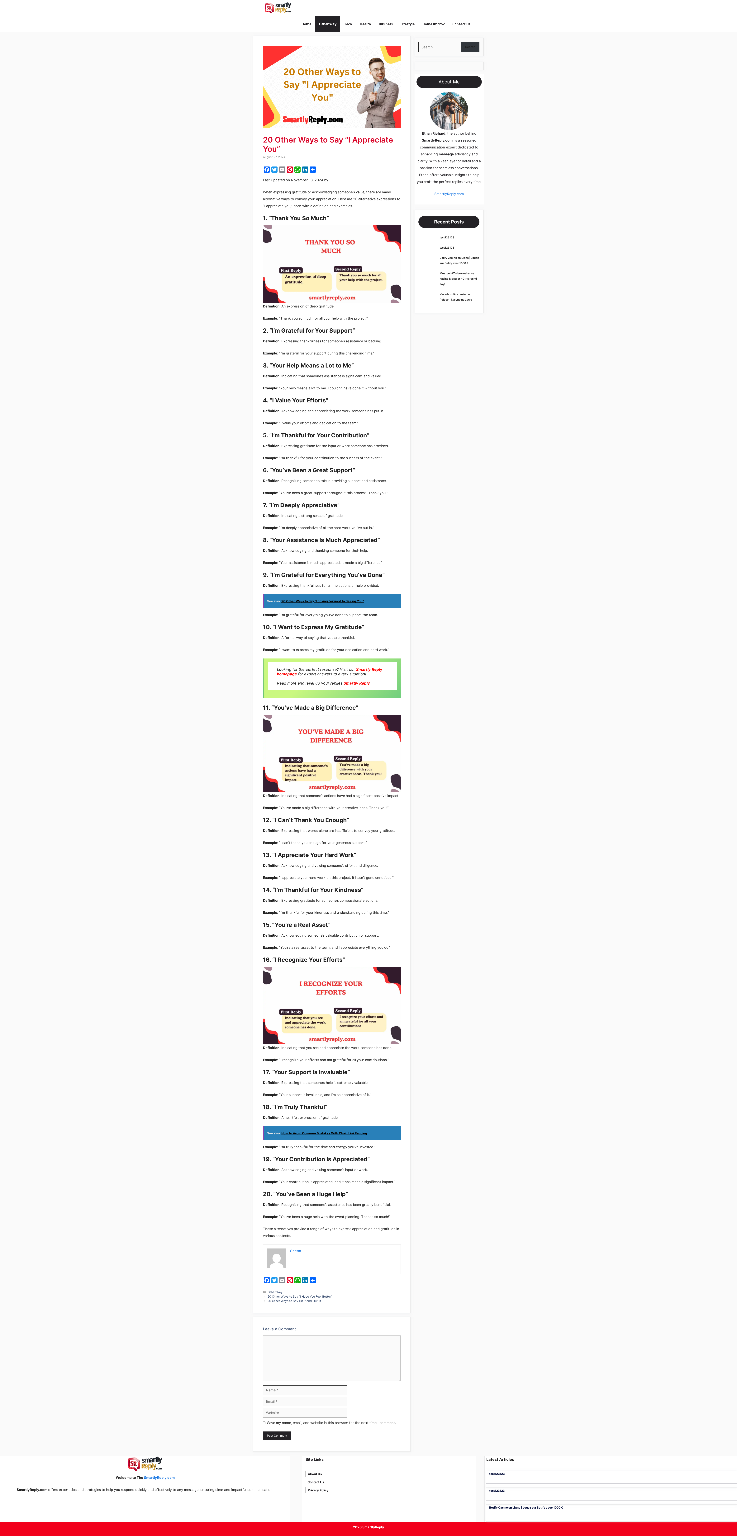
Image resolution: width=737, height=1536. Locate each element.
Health (365, 24)
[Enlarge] (463, 97)
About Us (315, 1474)
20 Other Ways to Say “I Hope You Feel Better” (300, 1296)
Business (386, 24)
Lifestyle (407, 24)
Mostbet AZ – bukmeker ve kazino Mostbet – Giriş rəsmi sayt (458, 279)
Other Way (327, 24)
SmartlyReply (373, 1527)
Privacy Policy (318, 1490)
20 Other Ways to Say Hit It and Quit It (294, 1301)
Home (306, 24)
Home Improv (433, 24)
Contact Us (461, 24)
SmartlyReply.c (446, 194)
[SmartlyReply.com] (278, 8)
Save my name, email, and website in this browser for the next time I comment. (331, 1423)
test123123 (447, 237)
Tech (348, 24)
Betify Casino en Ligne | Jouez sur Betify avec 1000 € (526, 1507)
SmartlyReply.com (316, 8)
